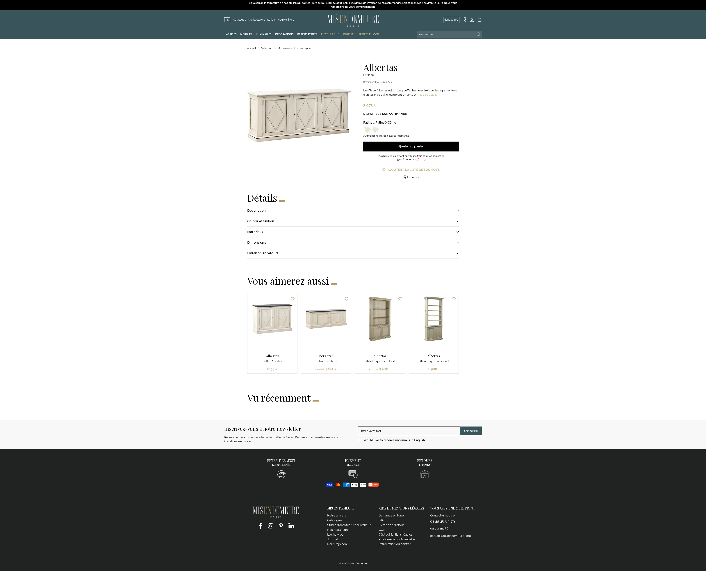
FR (227, 19)
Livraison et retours (263, 253)
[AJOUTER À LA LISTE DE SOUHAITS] (292, 298)
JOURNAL (349, 34)
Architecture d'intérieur (262, 19)
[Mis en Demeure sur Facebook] (260, 525)
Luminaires (264, 34)
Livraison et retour (391, 525)
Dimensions (256, 242)
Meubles (246, 34)
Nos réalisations (338, 530)
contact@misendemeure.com (450, 536)
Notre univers (286, 19)
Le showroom (337, 534)
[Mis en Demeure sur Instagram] (270, 525)
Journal (332, 539)
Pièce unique (330, 34)
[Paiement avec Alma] (373, 485)
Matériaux (255, 232)
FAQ (381, 520)
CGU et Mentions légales (395, 534)
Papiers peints (307, 34)
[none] (367, 129)
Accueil (251, 48)
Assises (231, 34)
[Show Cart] (479, 20)
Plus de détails (427, 94)
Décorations (284, 34)
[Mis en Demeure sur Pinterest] (281, 525)
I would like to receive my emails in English (394, 440)
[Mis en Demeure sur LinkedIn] (291, 524)
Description (256, 210)
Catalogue (239, 19)
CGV (382, 530)
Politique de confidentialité (397, 539)
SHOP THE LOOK (369, 34)
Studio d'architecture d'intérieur (349, 525)
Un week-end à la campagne (294, 48)
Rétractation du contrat (395, 544)
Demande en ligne (391, 515)
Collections (267, 48)
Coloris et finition (260, 221)
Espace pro (451, 19)
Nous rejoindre (337, 544)
